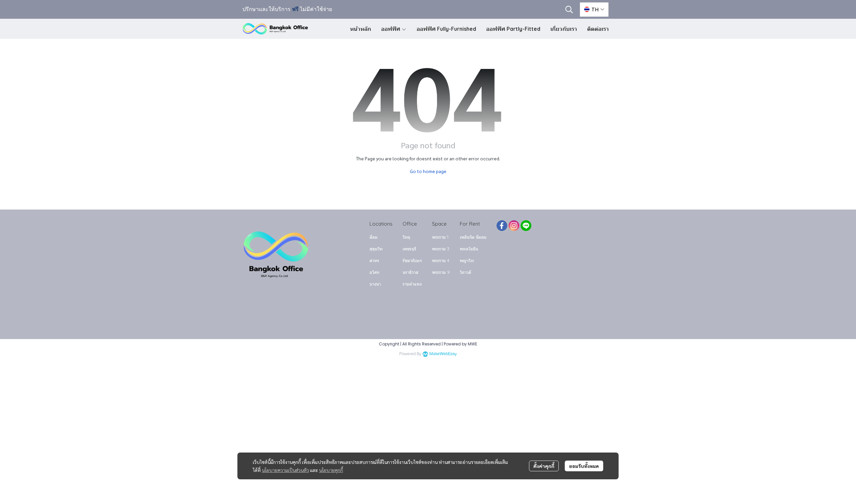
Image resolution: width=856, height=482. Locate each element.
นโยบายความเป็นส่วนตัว (285, 470)
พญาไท (467, 260)
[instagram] (514, 225)
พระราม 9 (441, 272)
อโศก (374, 272)
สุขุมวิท (376, 248)
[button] (569, 9)
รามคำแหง (412, 284)
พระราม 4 (440, 260)
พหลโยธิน (469, 248)
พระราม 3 (440, 248)
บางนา (375, 284)
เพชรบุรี (409, 248)
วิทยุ (406, 237)
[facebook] (502, 225)
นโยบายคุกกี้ (331, 470)
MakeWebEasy (443, 353)
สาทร (374, 260)
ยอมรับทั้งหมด (584, 466)
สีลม (373, 237)
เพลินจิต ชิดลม (473, 237)
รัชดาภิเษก (412, 260)
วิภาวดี (465, 272)
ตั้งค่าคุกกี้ (543, 466)
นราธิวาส (410, 272)
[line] (526, 225)
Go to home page (428, 171)
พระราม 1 (440, 237)
